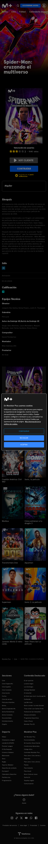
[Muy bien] (22, 151)
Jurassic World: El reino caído (12, 643)
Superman (6, 602)
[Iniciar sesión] (44, 6)
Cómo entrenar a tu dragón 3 (33, 522)
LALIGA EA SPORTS (8, 743)
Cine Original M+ (7, 684)
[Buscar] (18, 5)
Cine (13, 11)
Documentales (7, 718)
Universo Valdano (8, 752)
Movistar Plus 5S (29, 724)
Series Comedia (7, 715)
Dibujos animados (30, 715)
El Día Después (7, 749)
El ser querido (28, 680)
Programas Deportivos (31, 718)
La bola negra (28, 684)
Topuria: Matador (7, 765)
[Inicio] (7, 5)
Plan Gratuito (28, 768)
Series (5, 11)
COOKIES (42, 825)
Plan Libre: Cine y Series (32, 762)
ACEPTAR (24, 445)
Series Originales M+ (9, 709)
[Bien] (19, 151)
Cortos (4, 696)
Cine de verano (7, 699)
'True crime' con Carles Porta (33, 709)
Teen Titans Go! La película (33, 643)
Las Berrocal (28, 702)
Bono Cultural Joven (31, 774)
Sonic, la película (32, 479)
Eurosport (5, 771)
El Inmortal (27, 693)
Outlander (27, 699)
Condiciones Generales (32, 746)
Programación (6, 780)
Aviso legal (23, 825)
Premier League (7, 746)
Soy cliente (25, 160)
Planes (26, 765)
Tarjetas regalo (29, 780)
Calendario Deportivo (9, 774)
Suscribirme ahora (30, 5)
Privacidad (33, 825)
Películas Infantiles (8, 702)
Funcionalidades (29, 740)
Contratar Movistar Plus (32, 752)
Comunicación (29, 783)
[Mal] (13, 151)
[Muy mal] (10, 151)
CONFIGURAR (24, 431)
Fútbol (22, 11)
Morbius (5, 521)
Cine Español (6, 687)
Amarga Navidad (29, 690)
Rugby (4, 762)
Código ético (28, 749)
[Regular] (16, 151)
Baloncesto (5, 755)
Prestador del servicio (10, 825)
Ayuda (24, 803)
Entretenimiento (7, 721)
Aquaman (29, 563)
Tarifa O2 (27, 777)
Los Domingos (28, 687)
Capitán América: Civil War (12, 480)
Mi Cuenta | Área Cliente (32, 743)
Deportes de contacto (9, 768)
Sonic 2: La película (33, 602)
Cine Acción (6, 693)
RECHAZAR (24, 438)
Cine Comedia (6, 690)
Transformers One (10, 563)
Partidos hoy (6, 777)
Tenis (3, 759)
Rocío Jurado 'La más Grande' (34, 705)
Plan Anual (27, 771)
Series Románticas (8, 712)
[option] (15, 380)
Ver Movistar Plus (29, 737)
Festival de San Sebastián (32, 712)
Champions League (8, 740)
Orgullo (4, 724)
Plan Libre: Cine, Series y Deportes (32, 757)
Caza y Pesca (28, 721)
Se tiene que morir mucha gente (35, 696)
